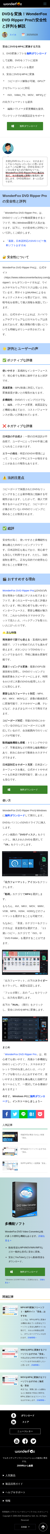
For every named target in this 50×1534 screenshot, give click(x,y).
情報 (7, 1500)
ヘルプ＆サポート (15, 1492)
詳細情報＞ (32, 1338)
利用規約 (5, 1512)
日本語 (24, 1527)
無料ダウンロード (37, 53)
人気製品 (10, 1475)
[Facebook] (25, 1441)
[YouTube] (16, 1441)
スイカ (13, 35)
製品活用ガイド (14, 1483)
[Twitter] (33, 1441)
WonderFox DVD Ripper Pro (18, 590)
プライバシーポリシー (20, 1512)
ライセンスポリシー (39, 1512)
